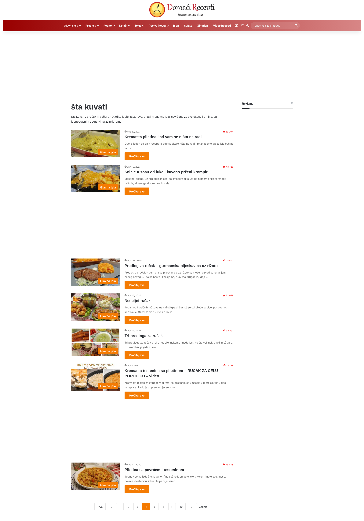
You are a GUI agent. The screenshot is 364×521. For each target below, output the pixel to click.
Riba (176, 25)
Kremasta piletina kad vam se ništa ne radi (163, 137)
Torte (138, 25)
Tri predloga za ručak (144, 336)
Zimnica (202, 25)
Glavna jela (71, 25)
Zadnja (203, 506)
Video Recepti (222, 25)
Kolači (123, 25)
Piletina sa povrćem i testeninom (154, 470)
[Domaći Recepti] (182, 10)
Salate (188, 25)
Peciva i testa (157, 25)
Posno (108, 25)
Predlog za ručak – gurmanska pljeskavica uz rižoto (171, 266)
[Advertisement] (182, 63)
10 (181, 506)
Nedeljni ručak (138, 301)
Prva (100, 506)
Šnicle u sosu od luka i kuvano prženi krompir (166, 172)
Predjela (91, 25)
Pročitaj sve (136, 156)
